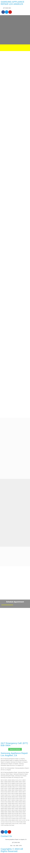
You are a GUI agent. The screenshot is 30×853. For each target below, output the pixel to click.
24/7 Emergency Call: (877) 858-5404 (14, 744)
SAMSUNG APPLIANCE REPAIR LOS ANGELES (12, 2)
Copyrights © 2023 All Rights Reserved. (12, 850)
